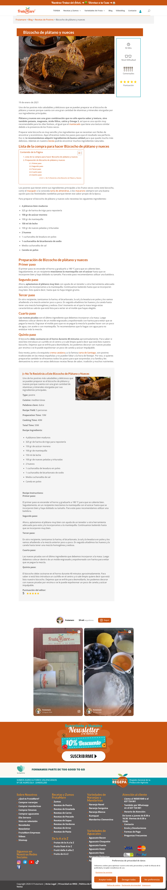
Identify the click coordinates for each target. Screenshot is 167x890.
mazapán (31, 190)
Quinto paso (37, 175)
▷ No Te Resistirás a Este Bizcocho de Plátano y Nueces (62, 178)
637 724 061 (130, 801)
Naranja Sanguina (98, 808)
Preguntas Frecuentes (135, 835)
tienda (51, 140)
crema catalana (57, 352)
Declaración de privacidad (131, 885)
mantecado (74, 124)
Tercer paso (36, 169)
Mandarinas (95, 800)
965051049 (139, 798)
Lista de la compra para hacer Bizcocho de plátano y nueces (51, 157)
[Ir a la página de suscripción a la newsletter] (83, 742)
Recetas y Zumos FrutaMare (63, 796)
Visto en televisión (28, 821)
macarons (80, 190)
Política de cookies (113, 885)
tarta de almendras (59, 190)
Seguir (106, 620)
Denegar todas (129, 879)
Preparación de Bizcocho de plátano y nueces (45, 160)
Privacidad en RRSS (67, 884)
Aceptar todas (105, 879)
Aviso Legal (50, 884)
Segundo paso (37, 166)
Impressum (146, 885)
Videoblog (120, 11)
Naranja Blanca (97, 812)
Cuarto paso (37, 172)
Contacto (132, 11)
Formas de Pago (132, 831)
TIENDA (56, 11)
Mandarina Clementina (101, 819)
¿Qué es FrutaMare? (29, 798)
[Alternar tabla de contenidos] (78, 153)
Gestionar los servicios (104, 872)
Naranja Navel (96, 804)
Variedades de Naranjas (96, 796)
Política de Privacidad (90, 884)
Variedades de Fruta (94, 11)
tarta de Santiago (87, 352)
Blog (110, 11)
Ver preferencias (152, 879)
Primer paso (36, 163)
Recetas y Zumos (71, 11)
